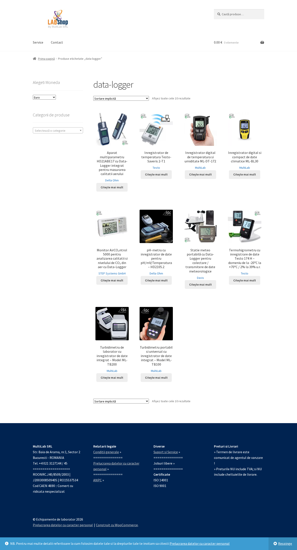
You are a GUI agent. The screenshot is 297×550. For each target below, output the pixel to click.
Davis (200, 278)
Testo (156, 168)
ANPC (97, 480)
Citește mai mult (112, 187)
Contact (57, 42)
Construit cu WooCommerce (117, 525)
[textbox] (58, 131)
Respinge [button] (285, 543)
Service (38, 42)
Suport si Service (166, 452)
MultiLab (200, 168)
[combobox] (58, 130)
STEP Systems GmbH (112, 273)
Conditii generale (106, 452)
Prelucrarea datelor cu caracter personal (200, 543)
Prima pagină (46, 59)
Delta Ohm (112, 180)
